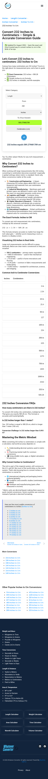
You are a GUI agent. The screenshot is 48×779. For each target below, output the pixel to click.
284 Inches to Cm (36, 608)
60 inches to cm (15, 529)
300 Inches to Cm (13, 595)
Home (5, 18)
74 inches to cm (15, 535)
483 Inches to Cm (13, 602)
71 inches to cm (15, 533)
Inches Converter (10, 22)
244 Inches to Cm (13, 570)
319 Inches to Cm (36, 605)
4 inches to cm (14, 513)
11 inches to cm (15, 523)
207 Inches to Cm (13, 600)
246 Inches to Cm (13, 573)
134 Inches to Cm (13, 592)
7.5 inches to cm (15, 519)
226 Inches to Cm (36, 597)
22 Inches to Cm (35, 600)
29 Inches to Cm (13, 605)
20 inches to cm (15, 525)
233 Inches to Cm (36, 610)
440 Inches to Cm (13, 597)
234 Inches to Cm (13, 558)
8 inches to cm (14, 521)
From (24, 101)
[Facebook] (45, 746)
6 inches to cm (14, 517)
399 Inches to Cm (13, 608)
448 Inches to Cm (36, 595)
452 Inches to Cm (36, 592)
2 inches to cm (14, 511)
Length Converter (19, 18)
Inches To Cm (27, 22)
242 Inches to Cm (13, 568)
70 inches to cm (15, 531)
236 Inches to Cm (13, 560)
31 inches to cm (15, 527)
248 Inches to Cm (36, 602)
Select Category (12, 90)
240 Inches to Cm (13, 565)
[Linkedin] (40, 746)
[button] (42, 6)
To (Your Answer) (24, 118)
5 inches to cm (14, 515)
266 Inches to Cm (13, 610)
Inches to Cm (27, 507)
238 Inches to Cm (13, 563)
